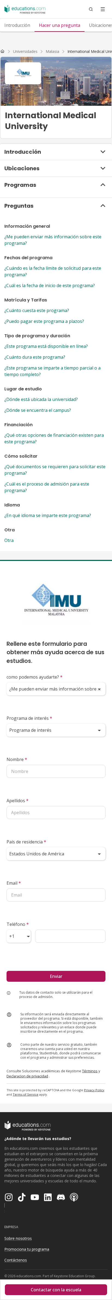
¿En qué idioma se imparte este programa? (47, 515)
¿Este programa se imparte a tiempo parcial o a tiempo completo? (52, 371)
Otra (9, 540)
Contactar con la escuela (56, 1290)
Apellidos (18, 801)
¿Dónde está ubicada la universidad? (41, 399)
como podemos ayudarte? (35, 677)
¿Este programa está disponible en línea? (46, 346)
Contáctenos (15, 1260)
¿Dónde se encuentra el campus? (37, 410)
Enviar (56, 976)
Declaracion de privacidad (27, 1076)
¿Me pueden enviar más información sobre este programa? (52, 240)
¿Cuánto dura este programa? (34, 357)
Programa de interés (29, 718)
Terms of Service (25, 1094)
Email (14, 883)
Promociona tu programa (26, 1249)
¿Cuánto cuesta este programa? (36, 310)
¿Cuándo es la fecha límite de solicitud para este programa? (52, 271)
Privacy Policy (94, 1090)
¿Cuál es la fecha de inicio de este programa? (49, 285)
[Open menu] (103, 9)
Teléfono (18, 924)
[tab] (17, 25)
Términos (90, 1070)
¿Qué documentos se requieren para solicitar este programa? (54, 470)
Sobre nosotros (18, 1238)
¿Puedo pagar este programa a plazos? (44, 321)
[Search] (91, 9)
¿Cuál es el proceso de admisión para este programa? (46, 487)
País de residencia (26, 842)
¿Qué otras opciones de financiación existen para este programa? (54, 438)
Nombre (17, 759)
